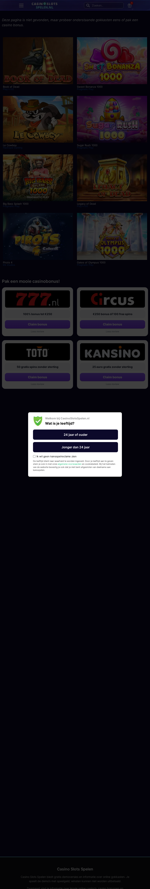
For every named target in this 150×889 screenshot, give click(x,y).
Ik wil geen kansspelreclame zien (57, 456)
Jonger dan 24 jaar (76, 447)
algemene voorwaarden (69, 464)
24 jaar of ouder (76, 435)
